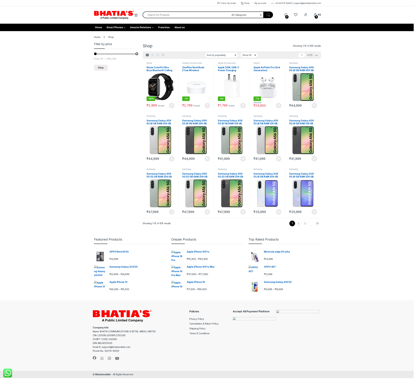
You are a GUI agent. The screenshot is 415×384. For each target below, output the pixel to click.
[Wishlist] (295, 14)
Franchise (164, 27)
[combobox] (186, 15)
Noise (149, 63)
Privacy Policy (196, 319)
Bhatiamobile (103, 374)
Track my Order (228, 3)
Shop (246, 3)
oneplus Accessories (192, 63)
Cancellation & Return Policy (204, 323)
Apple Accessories (227, 63)
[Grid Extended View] (152, 55)
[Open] (136, 15)
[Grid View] (147, 55)
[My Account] (305, 14)
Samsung (293, 63)
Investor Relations (140, 27)
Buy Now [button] (171, 105)
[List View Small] (163, 55)
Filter (101, 67)
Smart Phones (115, 27)
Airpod (257, 63)
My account (260, 3)
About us (179, 27)
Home (97, 37)
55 (317, 223)
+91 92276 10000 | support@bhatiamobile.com (298, 3)
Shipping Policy (197, 328)
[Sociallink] (94, 358)
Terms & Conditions (199, 333)
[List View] (157, 55)
